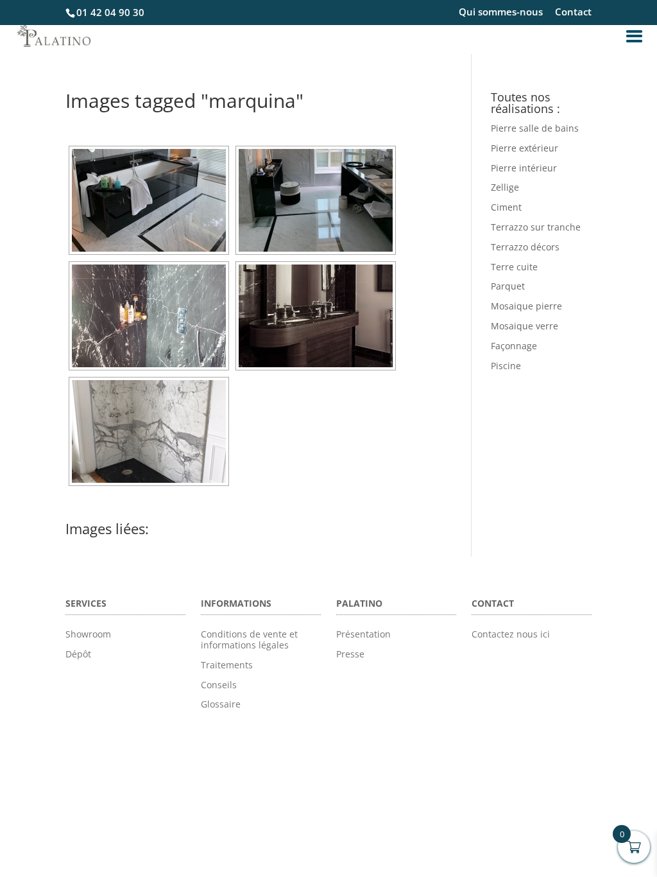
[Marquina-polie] (149, 316)
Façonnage (514, 346)
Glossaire (221, 704)
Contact (573, 12)
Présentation (363, 634)
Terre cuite (514, 267)
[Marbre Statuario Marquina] (149, 431)
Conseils (219, 685)
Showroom (88, 634)
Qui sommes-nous (501, 12)
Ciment (506, 207)
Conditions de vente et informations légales (249, 639)
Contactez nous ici (511, 634)
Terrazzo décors (525, 247)
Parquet (508, 286)
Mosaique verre (524, 326)
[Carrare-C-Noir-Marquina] (149, 200)
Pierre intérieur (524, 168)
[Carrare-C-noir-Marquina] (316, 200)
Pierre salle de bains (535, 128)
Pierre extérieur (524, 148)
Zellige (505, 187)
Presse (350, 654)
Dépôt (78, 654)
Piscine (506, 366)
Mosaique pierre (526, 306)
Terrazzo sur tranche (536, 227)
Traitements (227, 665)
